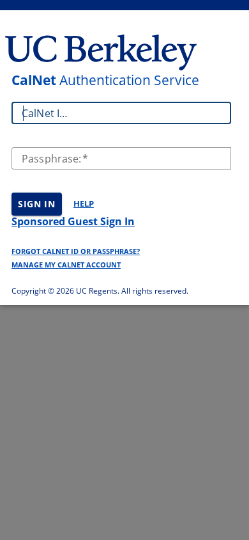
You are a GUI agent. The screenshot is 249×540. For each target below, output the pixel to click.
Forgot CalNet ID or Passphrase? (75, 251)
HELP (83, 203)
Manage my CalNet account (66, 264)
